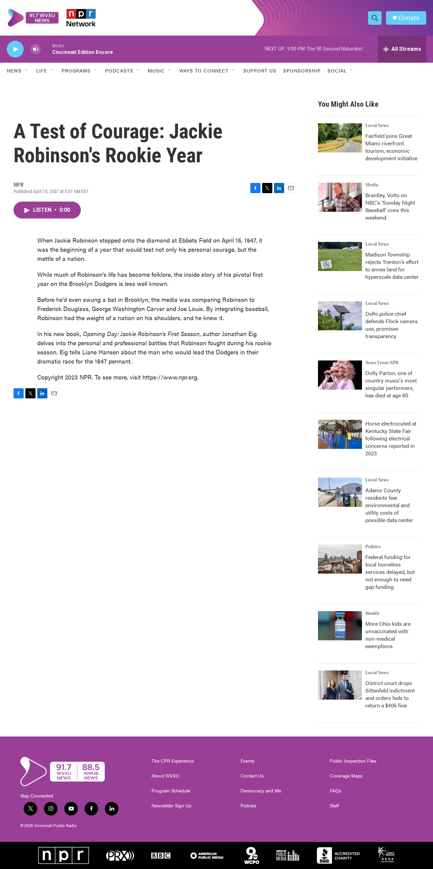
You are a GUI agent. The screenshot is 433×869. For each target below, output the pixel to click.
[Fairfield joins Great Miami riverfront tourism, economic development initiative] (340, 137)
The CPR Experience (173, 761)
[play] (15, 49)
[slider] (46, 49)
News (14, 70)
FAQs (335, 790)
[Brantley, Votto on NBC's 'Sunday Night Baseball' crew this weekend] (340, 197)
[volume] (35, 49)
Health (372, 613)
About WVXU (165, 776)
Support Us (259, 70)
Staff (334, 805)
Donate (408, 17)
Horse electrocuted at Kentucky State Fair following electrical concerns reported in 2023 (390, 438)
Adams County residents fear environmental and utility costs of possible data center (389, 505)
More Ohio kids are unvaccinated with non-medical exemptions (388, 635)
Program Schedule (171, 790)
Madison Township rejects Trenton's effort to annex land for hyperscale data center (392, 265)
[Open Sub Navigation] (26, 70)
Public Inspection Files (353, 761)
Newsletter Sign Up (171, 805)
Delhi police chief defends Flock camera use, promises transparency (391, 325)
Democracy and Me (261, 790)
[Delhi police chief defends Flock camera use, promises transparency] (340, 315)
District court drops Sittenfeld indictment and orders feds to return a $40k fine (390, 694)
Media (371, 185)
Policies (248, 805)
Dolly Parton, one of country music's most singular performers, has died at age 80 (391, 384)
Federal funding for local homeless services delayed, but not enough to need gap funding (390, 572)
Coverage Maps (346, 776)
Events (247, 761)
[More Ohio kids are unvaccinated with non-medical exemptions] (340, 625)
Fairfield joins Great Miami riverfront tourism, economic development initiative (391, 147)
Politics (373, 547)
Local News (377, 125)
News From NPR (381, 363)
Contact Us (252, 776)
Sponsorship (302, 70)
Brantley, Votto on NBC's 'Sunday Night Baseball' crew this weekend (390, 206)
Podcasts (119, 70)
